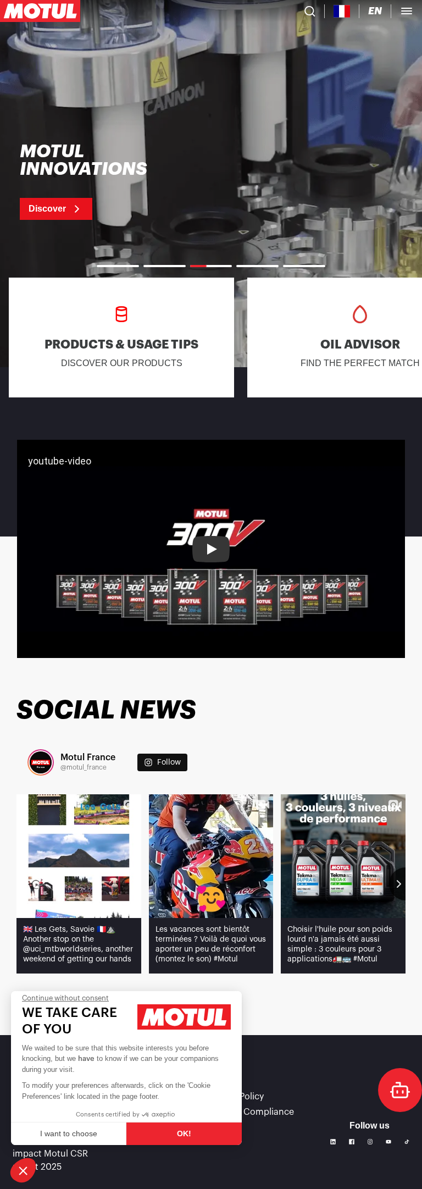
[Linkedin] (333, 1141)
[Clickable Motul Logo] (40, 11)
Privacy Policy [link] (236, 1096)
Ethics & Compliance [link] (251, 1112)
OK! (184, 1133)
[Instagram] (370, 1141)
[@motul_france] (41, 762)
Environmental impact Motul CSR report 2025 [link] (50, 1153)
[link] (97, 181)
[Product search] (310, 10)
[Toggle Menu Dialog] (406, 11)
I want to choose (68, 1133)
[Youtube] (388, 1141)
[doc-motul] (400, 1090)
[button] (23, 1170)
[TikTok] (406, 1142)
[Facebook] (351, 1141)
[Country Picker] (342, 11)
